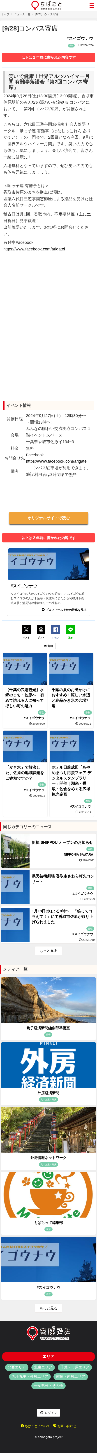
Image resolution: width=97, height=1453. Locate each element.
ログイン (50, 1413)
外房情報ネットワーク (48, 1158)
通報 (50, 646)
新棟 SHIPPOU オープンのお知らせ (62, 842)
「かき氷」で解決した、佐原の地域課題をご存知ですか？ (25, 772)
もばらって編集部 (48, 1223)
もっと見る (48, 951)
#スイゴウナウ (48, 1287)
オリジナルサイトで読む (48, 518)
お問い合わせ (66, 1426)
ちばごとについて (37, 1426)
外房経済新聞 (48, 1093)
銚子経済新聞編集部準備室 (48, 1028)
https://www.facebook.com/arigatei (34, 249)
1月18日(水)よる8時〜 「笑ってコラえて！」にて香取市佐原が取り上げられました (62, 916)
